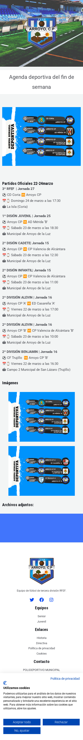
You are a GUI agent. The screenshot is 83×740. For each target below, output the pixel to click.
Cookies (42, 653)
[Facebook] (41, 600)
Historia (41, 638)
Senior (42, 616)
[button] (75, 8)
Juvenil (41, 621)
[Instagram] (51, 600)
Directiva (41, 643)
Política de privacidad (41, 648)
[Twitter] (32, 600)
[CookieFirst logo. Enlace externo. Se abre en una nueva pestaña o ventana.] (5, 683)
